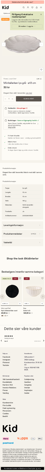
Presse (5, 390)
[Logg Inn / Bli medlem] (28, 7)
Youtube (6, 365)
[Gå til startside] (5, 7)
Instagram (6, 360)
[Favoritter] (32, 7)
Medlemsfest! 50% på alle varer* (22, 2)
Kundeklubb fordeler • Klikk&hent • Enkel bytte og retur (22, 468)
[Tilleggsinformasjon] (9, 313)
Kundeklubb (7, 382)
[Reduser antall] (5, 98)
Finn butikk (7, 405)
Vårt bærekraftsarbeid (11, 379)
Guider (26, 393)
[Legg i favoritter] (41, 70)
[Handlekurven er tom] (37, 7)
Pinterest (6, 362)
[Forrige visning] (4, 44)
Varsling (6, 393)
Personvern (7, 411)
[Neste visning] (41, 44)
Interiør (27, 388)
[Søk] (23, 7)
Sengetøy (28, 385)
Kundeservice (8, 403)
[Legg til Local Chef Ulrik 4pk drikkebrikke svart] (20, 303)
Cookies (6, 414)
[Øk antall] (12, 98)
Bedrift (5, 416)
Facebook (6, 357)
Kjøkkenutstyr (7, 13)
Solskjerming (29, 379)
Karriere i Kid (8, 385)
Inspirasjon (28, 390)
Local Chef (12, 79)
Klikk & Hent (29, 99)
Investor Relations (9, 388)
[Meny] (41, 7)
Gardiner (27, 382)
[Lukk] (41, 14)
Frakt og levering (9, 408)
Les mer (29, 93)
